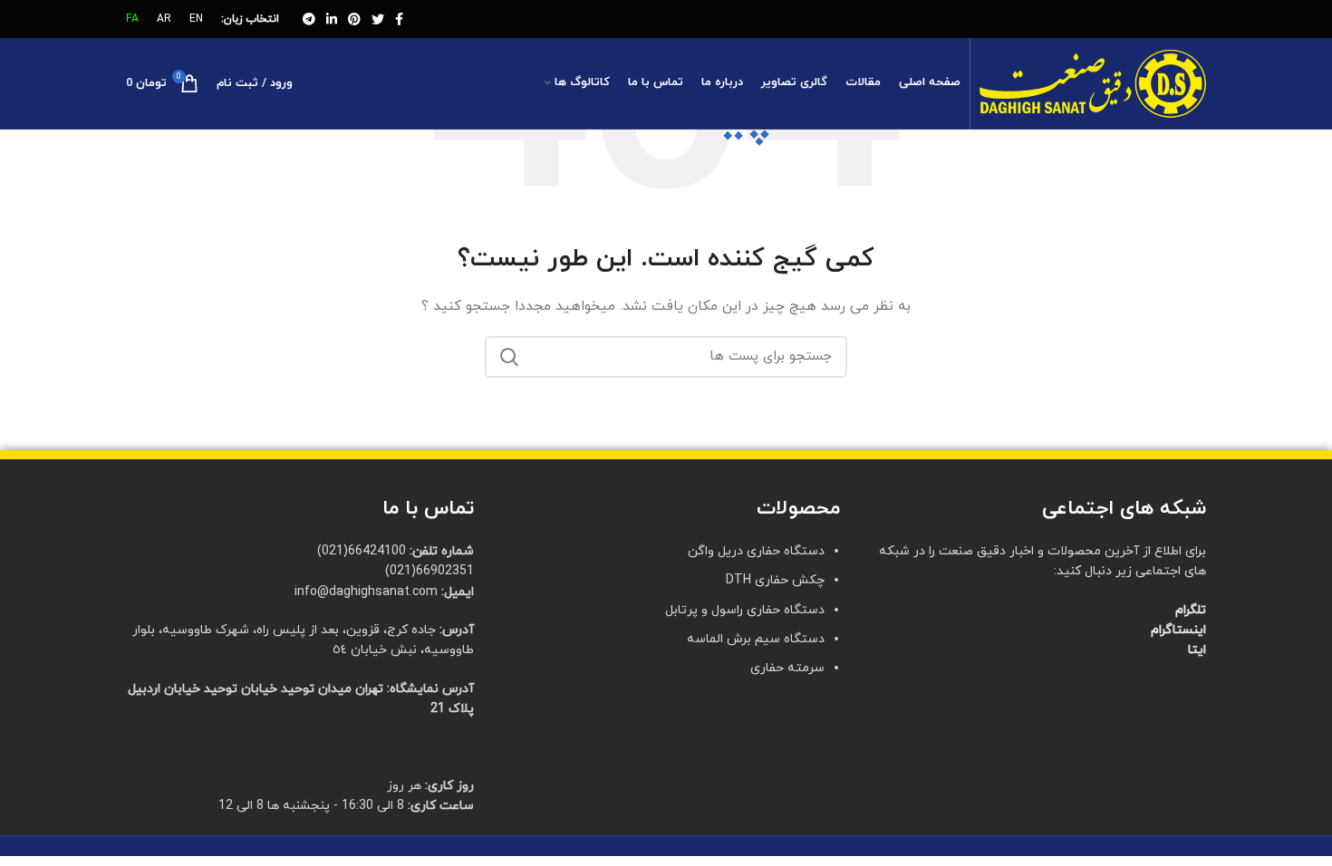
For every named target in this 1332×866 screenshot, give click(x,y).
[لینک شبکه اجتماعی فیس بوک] (399, 19)
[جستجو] (509, 357)
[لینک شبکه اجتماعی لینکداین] (332, 19)
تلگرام (1190, 610)
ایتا (1197, 650)
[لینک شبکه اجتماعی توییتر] (378, 19)
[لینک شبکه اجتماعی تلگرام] (309, 19)
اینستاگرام (1178, 630)
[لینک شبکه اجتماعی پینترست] (354, 19)
